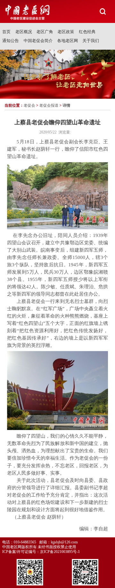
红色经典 (87, 31)
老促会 (29, 105)
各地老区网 (67, 40)
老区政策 (65, 31)
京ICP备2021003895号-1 (60, 552)
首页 (6, 31)
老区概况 (23, 31)
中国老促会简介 (38, 40)
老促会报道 (48, 105)
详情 (66, 105)
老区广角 (44, 31)
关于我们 (90, 40)
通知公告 (10, 40)
